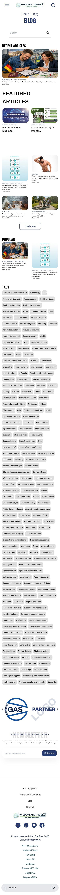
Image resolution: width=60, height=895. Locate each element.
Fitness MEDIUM (30, 868)
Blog (30, 801)
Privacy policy (30, 788)
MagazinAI (30, 873)
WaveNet (35, 840)
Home (25, 14)
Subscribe (49, 753)
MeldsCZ (30, 864)
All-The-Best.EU (30, 846)
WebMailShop (30, 850)
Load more (30, 226)
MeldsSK (30, 859)
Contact (30, 807)
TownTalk (30, 855)
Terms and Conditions (30, 794)
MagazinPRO (30, 877)
